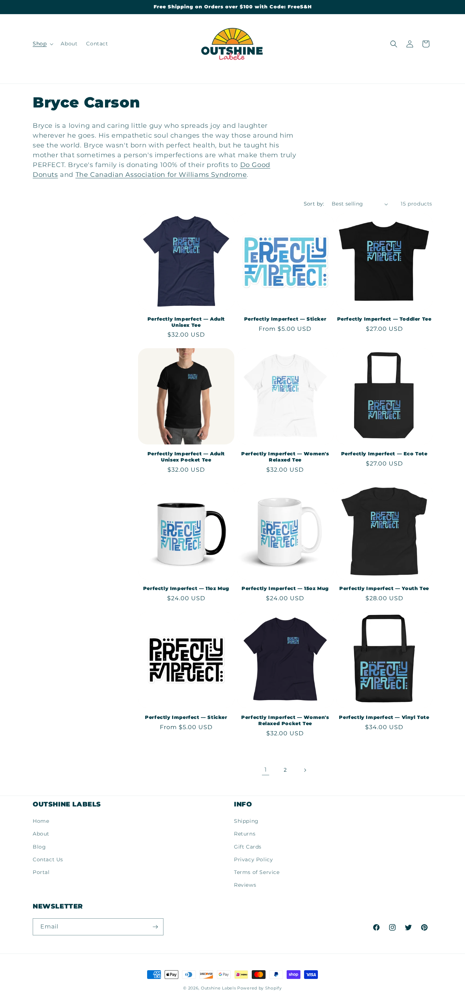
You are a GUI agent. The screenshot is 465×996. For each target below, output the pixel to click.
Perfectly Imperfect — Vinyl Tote (384, 717)
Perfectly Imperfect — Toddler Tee (384, 319)
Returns (244, 833)
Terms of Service (257, 872)
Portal (41, 872)
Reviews (245, 885)
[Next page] (305, 770)
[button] (42, 43)
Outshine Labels (218, 988)
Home (41, 821)
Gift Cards (248, 846)
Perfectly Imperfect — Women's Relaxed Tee (285, 457)
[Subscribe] (155, 926)
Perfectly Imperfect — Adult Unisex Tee (186, 322)
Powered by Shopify (259, 988)
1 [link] (265, 769)
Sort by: (314, 203)
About (41, 833)
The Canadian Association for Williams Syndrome (161, 175)
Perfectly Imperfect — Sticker (285, 319)
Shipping (246, 821)
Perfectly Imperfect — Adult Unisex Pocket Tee (186, 457)
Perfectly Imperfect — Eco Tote (384, 453)
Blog (39, 846)
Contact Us (48, 859)
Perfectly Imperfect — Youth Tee (384, 588)
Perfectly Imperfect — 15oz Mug (285, 588)
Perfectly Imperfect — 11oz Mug (186, 588)
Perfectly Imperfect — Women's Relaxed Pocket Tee (285, 720)
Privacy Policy (253, 859)
